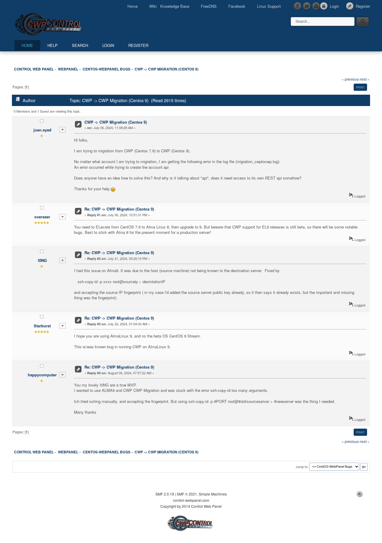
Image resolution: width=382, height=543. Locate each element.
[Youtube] (316, 6)
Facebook (236, 6)
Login (334, 6)
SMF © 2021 (187, 493)
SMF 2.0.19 (164, 493)
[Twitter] (307, 6)
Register (363, 6)
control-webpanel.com (191, 500)
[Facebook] (298, 6)
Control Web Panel (61, 23)
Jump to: (302, 466)
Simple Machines (213, 493)
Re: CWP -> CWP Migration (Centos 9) (119, 209)
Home (132, 6)
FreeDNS (209, 6)
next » (364, 79)
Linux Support (269, 6)
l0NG (42, 260)
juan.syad (42, 130)
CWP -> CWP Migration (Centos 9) (115, 122)
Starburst (42, 326)
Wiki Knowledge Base (169, 6)
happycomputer (42, 375)
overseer (42, 217)
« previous (350, 79)
